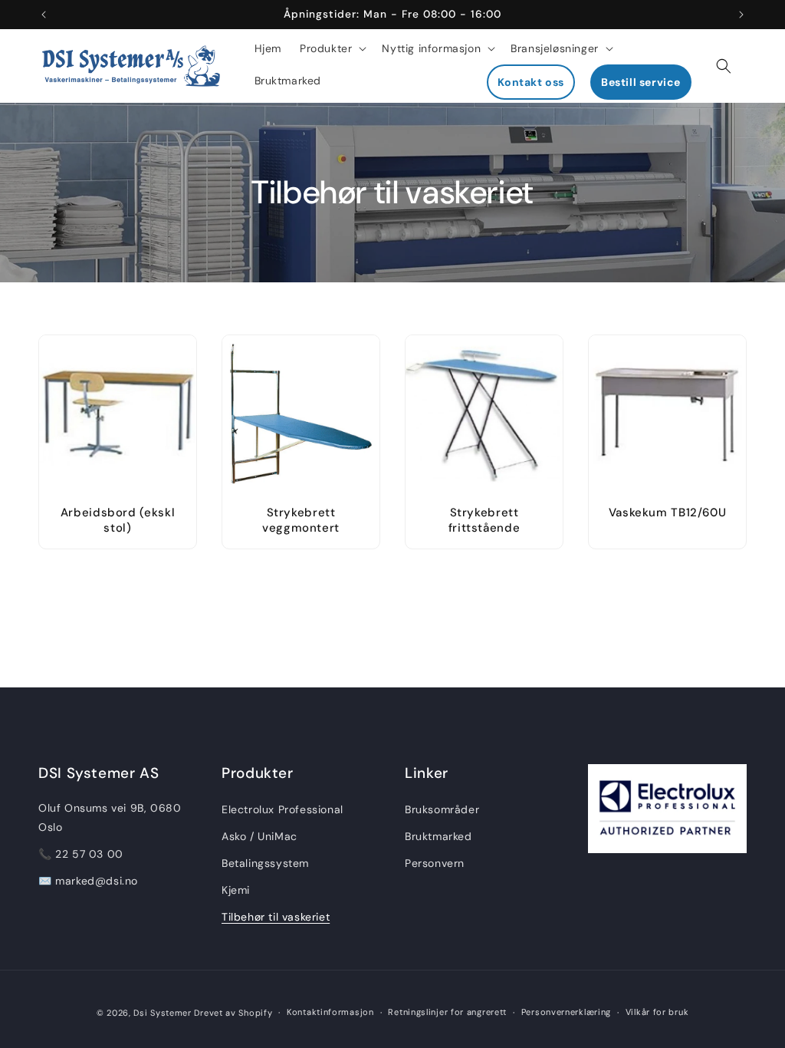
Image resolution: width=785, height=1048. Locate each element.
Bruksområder (442, 809)
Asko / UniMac (259, 836)
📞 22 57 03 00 (80, 854)
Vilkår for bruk (657, 1012)
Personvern (435, 863)
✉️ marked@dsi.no (88, 881)
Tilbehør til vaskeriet (276, 917)
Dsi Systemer (162, 1012)
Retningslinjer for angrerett (447, 1012)
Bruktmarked (438, 836)
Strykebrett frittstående (484, 520)
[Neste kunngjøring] (741, 14)
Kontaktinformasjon (330, 1012)
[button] (332, 48)
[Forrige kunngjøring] (44, 14)
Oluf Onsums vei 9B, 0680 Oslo (109, 817)
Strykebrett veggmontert (301, 520)
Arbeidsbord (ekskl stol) (118, 520)
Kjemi (236, 890)
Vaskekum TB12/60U (668, 513)
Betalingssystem (265, 863)
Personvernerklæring (566, 1012)
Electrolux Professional (282, 809)
